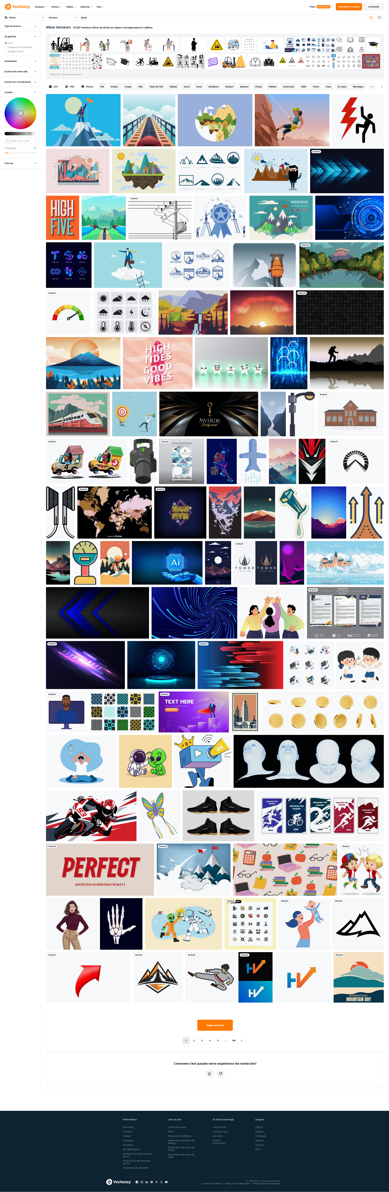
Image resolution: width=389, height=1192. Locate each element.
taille (303, 86)
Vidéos (69, 6)
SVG (55, 86)
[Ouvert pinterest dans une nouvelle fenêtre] (151, 1182)
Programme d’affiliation (180, 1136)
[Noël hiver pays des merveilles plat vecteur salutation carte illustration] (114, 563)
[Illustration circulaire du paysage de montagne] (215, 120)
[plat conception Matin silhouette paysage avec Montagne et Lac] (328, 512)
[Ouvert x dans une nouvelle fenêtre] (161, 1182)
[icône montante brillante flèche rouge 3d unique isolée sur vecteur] (88, 977)
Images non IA (15, 51)
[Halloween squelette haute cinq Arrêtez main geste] (121, 924)
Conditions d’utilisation (212, 1183)
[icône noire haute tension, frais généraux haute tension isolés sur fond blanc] (358, 120)
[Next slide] (379, 86)
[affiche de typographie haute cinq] (62, 218)
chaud (258, 86)
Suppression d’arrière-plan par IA (136, 1162)
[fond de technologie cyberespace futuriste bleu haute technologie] (349, 218)
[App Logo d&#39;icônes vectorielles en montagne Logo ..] (356, 461)
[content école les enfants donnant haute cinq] (360, 665)
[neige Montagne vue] (225, 512)
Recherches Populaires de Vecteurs (181, 1141)
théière (272, 86)
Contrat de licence (177, 1127)
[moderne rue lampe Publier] (301, 414)
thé (102, 86)
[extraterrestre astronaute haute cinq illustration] (183, 924)
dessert (229, 86)
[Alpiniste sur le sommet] (83, 120)
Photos (55, 6)
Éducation (128, 1144)
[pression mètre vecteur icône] (85, 563)
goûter (114, 86)
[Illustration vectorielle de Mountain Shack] (144, 171)
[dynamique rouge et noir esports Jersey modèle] (312, 461)
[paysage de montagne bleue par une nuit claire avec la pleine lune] (273, 414)
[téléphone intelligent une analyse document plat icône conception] (252, 461)
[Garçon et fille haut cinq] (362, 870)
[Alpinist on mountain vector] (264, 265)
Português (260, 1136)
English (259, 1127)
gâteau (173, 86)
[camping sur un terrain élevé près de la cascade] (193, 312)
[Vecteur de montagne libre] (276, 171)
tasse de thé (156, 86)
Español (259, 1131)
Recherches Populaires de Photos (181, 1148)
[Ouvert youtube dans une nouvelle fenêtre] (166, 1182)
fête (140, 86)
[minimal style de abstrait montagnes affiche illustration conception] (259, 512)
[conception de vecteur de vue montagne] (83, 363)
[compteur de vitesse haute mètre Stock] (68, 312)
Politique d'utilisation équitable (266, 1183)
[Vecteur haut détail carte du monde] (114, 512)
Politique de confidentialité (237, 1183)
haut (328, 86)
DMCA (171, 1131)
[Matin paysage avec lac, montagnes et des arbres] (58, 563)
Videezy (127, 1136)
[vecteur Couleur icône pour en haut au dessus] (366, 512)
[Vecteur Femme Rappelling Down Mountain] (292, 120)
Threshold (10, 148)
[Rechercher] (371, 17)
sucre (187, 86)
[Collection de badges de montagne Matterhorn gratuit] (197, 265)
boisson (244, 86)
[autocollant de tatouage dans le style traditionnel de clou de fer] (293, 512)
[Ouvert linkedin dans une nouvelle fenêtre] (147, 1182)
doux (199, 86)
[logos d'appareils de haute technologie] (69, 265)
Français (259, 1144)
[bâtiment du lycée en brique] (350, 414)
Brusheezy (128, 1127)
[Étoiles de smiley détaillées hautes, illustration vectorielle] (231, 363)
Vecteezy (127, 1131)
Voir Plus (371, 61)
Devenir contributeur (219, 1141)
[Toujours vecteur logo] (210, 171)
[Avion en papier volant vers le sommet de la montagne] (193, 870)
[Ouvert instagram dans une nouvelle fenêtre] (142, 1182)
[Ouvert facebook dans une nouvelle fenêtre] (137, 1182)
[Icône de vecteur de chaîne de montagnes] (358, 924)
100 (234, 1040)
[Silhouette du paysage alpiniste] (347, 363)
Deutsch (259, 1140)
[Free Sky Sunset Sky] (261, 312)
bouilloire (214, 86)
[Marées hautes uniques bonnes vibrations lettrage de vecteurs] (157, 363)
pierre (316, 86)
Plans (312, 6)
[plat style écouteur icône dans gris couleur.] (60, 512)
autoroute (288, 86)
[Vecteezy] (17, 7)
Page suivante (215, 1025)
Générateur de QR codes (135, 1167)
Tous (10, 43)
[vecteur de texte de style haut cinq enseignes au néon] (180, 512)
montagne (358, 86)
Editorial (85, 6)
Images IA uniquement (20, 47)
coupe (128, 86)
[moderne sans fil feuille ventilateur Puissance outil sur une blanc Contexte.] (143, 461)
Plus (99, 6)
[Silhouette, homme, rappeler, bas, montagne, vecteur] (78, 171)
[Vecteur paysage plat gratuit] (281, 218)
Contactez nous (221, 1131)
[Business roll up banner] (181, 461)
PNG (72, 86)
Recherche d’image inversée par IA (137, 1155)
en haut (342, 86)
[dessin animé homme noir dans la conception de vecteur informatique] (66, 711)
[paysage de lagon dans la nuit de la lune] (218, 563)
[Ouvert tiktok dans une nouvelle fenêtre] (156, 1182)
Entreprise (128, 1140)
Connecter (373, 6)
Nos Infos (218, 1136)
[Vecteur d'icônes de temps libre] (124, 312)
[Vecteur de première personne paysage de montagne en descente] (104, 218)
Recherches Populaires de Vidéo (181, 1156)
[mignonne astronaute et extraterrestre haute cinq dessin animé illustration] (145, 761)
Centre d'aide (219, 1127)
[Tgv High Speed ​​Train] (78, 414)
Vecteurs (39, 6)
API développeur (131, 1149)
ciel (372, 86)
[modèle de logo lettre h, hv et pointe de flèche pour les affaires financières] (284, 977)
